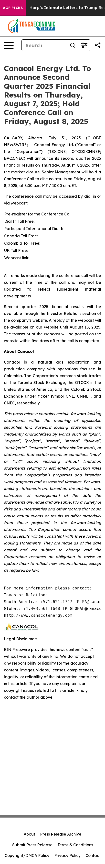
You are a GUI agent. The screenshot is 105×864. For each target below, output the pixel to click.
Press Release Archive (60, 834)
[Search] (72, 45)
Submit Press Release (32, 844)
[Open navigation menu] (9, 45)
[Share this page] (97, 45)
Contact (93, 855)
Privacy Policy (67, 855)
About (29, 834)
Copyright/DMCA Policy (27, 855)
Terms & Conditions (75, 844)
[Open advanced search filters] (84, 45)
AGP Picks (13, 8)
